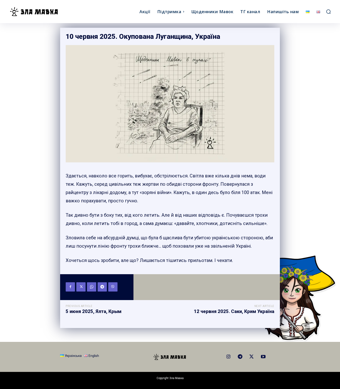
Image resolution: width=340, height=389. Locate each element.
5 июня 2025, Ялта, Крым (93, 311)
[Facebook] (70, 287)
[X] (81, 287)
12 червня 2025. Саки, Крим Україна (234, 311)
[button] (328, 11)
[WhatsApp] (91, 287)
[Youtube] (263, 357)
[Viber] (112, 287)
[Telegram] (102, 287)
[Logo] (49, 11)
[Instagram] (228, 357)
